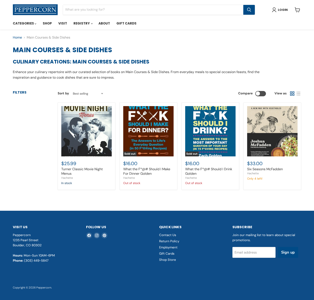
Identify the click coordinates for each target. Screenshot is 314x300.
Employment (168, 247)
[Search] (249, 10)
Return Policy (169, 241)
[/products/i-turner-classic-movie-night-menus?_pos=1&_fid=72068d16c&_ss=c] (86, 131)
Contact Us (167, 235)
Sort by (63, 93)
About (104, 23)
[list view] (298, 94)
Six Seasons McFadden (265, 169)
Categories (24, 23)
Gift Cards (126, 23)
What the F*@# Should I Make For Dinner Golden (146, 171)
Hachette (67, 178)
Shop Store (167, 260)
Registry (81, 23)
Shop (47, 23)
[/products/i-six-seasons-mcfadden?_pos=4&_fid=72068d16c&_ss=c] (272, 131)
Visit (62, 23)
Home (17, 37)
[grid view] (292, 94)
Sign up (288, 252)
